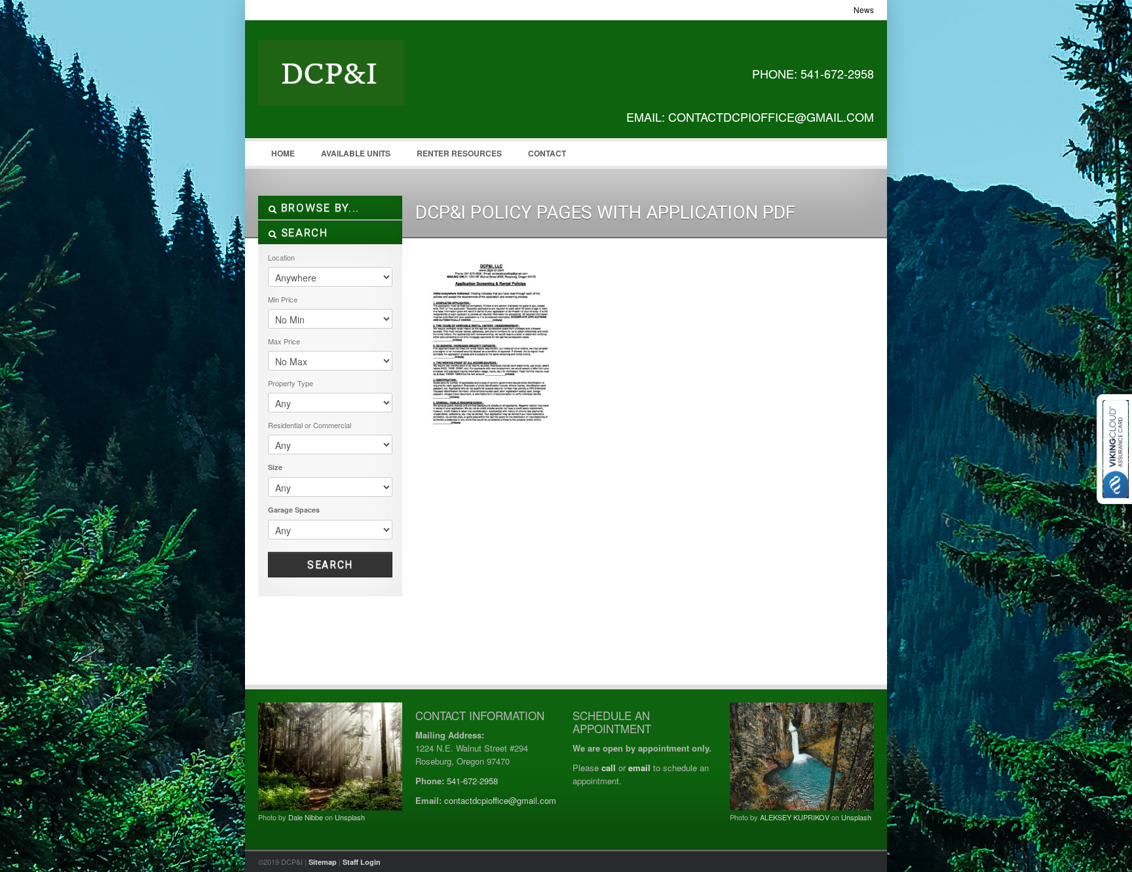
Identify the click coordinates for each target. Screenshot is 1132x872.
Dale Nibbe (305, 817)
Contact (547, 153)
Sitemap (323, 862)
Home (283, 153)
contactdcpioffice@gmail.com (500, 800)
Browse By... (318, 207)
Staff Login (362, 862)
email (639, 767)
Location (281, 257)
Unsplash (350, 817)
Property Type (290, 383)
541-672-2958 (472, 780)
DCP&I (356, 85)
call (608, 767)
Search (330, 564)
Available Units (355, 153)
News (864, 9)
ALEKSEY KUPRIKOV (794, 817)
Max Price (284, 341)
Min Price (282, 299)
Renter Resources (459, 153)
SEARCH (302, 232)
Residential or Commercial (309, 425)
